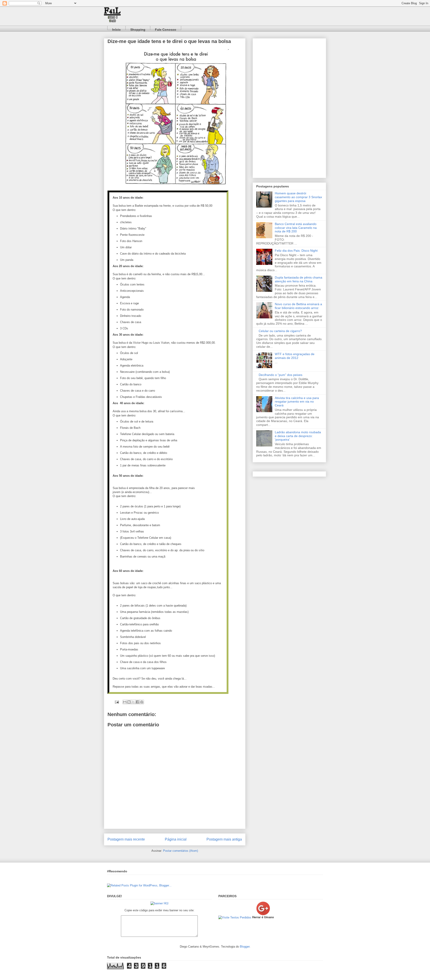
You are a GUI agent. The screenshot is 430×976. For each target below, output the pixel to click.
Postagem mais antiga (224, 839)
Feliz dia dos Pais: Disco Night (296, 250)
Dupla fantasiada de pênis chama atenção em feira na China (298, 279)
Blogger (244, 946)
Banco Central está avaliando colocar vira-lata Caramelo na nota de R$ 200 (296, 227)
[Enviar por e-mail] (125, 702)
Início (116, 29)
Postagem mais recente (126, 839)
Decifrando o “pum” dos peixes (280, 375)
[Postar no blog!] (129, 702)
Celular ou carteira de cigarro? (280, 331)
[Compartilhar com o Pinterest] (142, 702)
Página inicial (176, 839)
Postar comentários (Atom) (180, 850)
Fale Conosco (165, 29)
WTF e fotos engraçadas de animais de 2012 (294, 356)
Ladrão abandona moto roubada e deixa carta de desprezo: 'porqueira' (298, 436)
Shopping (137, 29)
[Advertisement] (289, 107)
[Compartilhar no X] (133, 702)
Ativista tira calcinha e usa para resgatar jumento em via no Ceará (297, 401)
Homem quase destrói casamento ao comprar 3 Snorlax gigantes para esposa (298, 197)
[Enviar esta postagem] (116, 702)
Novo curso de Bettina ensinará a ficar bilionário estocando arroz (298, 306)
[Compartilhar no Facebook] (137, 702)
